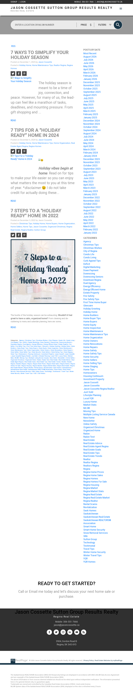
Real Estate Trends (54, 362)
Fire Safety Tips (21, 346)
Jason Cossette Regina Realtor (21, 356)
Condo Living (70, 340)
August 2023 (90, 172)
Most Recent (89, 53)
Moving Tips (24, 358)
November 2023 (91, 162)
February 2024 (90, 152)
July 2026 (88, 60)
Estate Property (63, 344)
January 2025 (90, 117)
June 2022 (88, 216)
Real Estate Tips (42, 362)
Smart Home (58, 369)
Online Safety (70, 358)
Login (22, 2)
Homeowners (23, 354)
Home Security (36, 352)
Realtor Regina (60, 65)
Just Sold (35, 356)
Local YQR (54, 356)
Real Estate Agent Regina (95, 446)
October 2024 (90, 127)
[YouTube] (76, 632)
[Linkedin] (69, 632)
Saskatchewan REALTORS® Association (41, 369)
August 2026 (90, 56)
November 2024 (91, 124)
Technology (48, 371)
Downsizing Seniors (65, 342)
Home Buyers (51, 223)
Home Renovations (57, 350)
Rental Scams (38, 368)
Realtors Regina (21, 364)
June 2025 (88, 101)
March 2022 (89, 226)
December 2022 (91, 197)
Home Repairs (68, 350)
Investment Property (47, 354)
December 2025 (91, 82)
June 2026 (88, 63)
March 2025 (89, 111)
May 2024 (88, 143)
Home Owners (45, 350)
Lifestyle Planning (44, 356)
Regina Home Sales (53, 364)
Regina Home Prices (39, 364)
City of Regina (53, 340)
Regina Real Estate (63, 366)
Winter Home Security (94, 552)
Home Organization (62, 143)
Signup (14, 2)
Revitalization (48, 368)
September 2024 (92, 130)
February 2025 (90, 114)
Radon (39, 360)
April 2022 (88, 223)
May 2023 (88, 181)
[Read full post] (23, 84)
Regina (29, 364)
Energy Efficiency (37, 344)
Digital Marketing (33, 342)
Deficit (25, 342)
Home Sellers (16, 226)
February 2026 (90, 76)
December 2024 (91, 120)
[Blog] (83, 632)
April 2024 (88, 146)
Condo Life (62, 340)
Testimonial (57, 371)
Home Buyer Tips (22, 348)
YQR (35, 373)
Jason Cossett (59, 354)
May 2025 (88, 104)
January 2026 (90, 79)
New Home (53, 358)
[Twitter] (56, 632)
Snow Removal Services (24, 371)
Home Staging (68, 352)
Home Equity (43, 348)
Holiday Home (25, 65)
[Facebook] (49, 632)
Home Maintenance (65, 348)
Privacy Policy (89, 660)
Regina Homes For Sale (95, 481)
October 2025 (90, 88)
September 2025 (92, 92)
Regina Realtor (27, 230)
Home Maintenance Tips (42, 65)
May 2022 (88, 220)
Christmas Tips (25, 223)
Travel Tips (65, 371)
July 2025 (88, 98)
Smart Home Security (94, 530)
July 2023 (88, 175)
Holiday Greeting (55, 346)
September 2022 (92, 207)
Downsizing (54, 342)
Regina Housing (27, 366)
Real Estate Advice (65, 360)
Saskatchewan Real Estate (19, 369)
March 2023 (89, 188)
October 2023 (90, 165)
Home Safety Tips (25, 352)
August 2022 (90, 210)
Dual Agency (27, 344)
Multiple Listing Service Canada (39, 358)
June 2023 (88, 178)
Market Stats (90, 405)
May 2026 (88, 66)
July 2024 (88, 136)
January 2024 (90, 156)
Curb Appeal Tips (16, 342)
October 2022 (90, 204)
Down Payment (45, 342)
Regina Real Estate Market (96, 497)
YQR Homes (41, 373)
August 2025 (90, 95)
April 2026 (88, 69)
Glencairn (45, 346)
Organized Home (30, 360)
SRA (33, 371)
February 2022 (90, 229)
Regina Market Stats (49, 366)
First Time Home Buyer (34, 346)
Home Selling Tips (57, 352)
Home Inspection (53, 348)
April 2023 (88, 184)
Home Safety (15, 352)
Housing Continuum (34, 354)
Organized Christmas (57, 226)
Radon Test (46, 360)
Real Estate (54, 360)
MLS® (17, 358)
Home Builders (90, 315)
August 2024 (90, 133)
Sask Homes (58, 368)
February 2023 (90, 191)
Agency (21, 340)
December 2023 (91, 159)
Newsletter (61, 358)
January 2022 (90, 232)
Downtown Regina (16, 344)
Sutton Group (40, 230)
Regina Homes (35, 146)
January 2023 (90, 194)
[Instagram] (63, 632)
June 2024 (88, 140)
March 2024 (89, 149)
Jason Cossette (40, 226)
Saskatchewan (67, 368)
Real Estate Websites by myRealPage (108, 660)
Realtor (64, 362)
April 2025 (88, 108)
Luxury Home (63, 356)
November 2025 (91, 85)
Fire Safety (88, 296)
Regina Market (37, 366)
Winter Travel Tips (27, 373)
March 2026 (89, 72)
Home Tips (27, 226)
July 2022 (88, 213)
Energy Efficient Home (51, 344)
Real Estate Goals (30, 362)
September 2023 (92, 168)
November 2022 (91, 200)
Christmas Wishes (42, 340)
